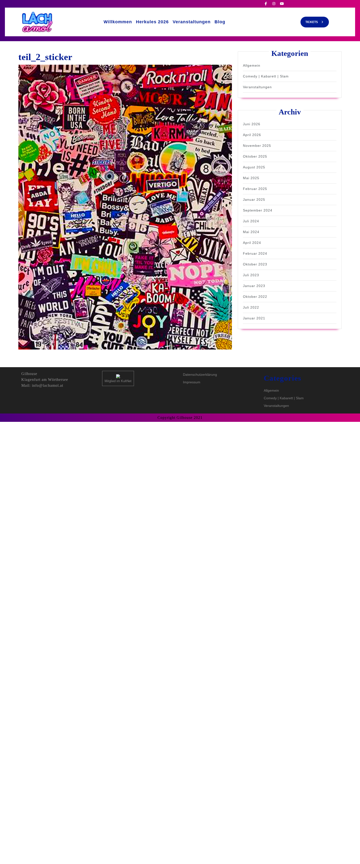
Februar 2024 (255, 253)
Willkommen (118, 21)
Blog (220, 21)
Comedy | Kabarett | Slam (266, 76)
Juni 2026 (251, 124)
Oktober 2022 (255, 297)
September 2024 (257, 210)
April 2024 (252, 243)
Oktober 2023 (255, 264)
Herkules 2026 (152, 21)
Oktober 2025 (255, 156)
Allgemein (251, 65)
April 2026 (252, 135)
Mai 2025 (251, 178)
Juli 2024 (251, 221)
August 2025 (254, 167)
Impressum (191, 382)
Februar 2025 (255, 189)
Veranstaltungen (192, 21)
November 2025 (257, 146)
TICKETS (317, 23)
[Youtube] (284, 3)
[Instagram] (276, 3)
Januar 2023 (254, 286)
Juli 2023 (251, 275)
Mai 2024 (251, 232)
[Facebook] (268, 3)
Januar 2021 (254, 318)
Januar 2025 (254, 199)
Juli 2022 (251, 307)
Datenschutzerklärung (200, 374)
